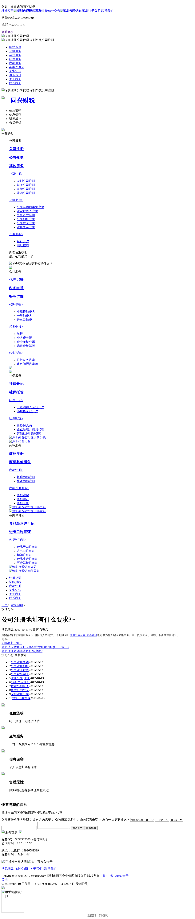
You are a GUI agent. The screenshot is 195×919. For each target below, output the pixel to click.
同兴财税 (91, 635)
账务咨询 (16, 297)
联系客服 (8, 32)
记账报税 (15, 582)
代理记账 (16, 279)
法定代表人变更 (27, 211)
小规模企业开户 (27, 411)
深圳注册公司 (20, 694)
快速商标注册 (26, 481)
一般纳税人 (24, 315)
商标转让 (23, 499)
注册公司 (15, 578)
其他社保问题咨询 (29, 433)
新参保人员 (24, 425)
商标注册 (16, 454)
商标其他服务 (20, 462)
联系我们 (107, 10)
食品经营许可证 (21, 523)
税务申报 (16, 288)
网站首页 (15, 47)
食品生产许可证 (27, 559)
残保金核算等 (26, 345)
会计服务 (15, 55)
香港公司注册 (26, 193)
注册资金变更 (26, 227)
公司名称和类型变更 (30, 207)
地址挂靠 (23, 245)
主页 (5, 605)
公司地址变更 (26, 219)
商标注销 (23, 495)
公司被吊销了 (20, 674)
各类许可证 (16, 67)
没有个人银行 (20, 682)
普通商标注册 (26, 477)
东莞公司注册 (26, 189)
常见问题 (17, 605)
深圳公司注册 (26, 181)
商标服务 (15, 63)
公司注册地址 (20, 666)
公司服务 (15, 51)
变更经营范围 (26, 215)
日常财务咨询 (26, 360)
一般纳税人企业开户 (30, 407)
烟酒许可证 (24, 555)
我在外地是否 (20, 686)
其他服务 (16, 166)
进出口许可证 (20, 532)
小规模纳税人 (26, 311)
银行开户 (23, 241)
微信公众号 (52, 10)
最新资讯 (15, 75)
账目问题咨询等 (27, 364)
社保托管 (16, 392)
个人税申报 (24, 337)
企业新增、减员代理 (30, 429)
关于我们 (15, 79)
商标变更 (23, 503)
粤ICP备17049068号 (115, 875)
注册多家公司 (78, 635)
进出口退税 (24, 319)
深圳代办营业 (21, 698)
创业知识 (15, 71)
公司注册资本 (20, 662)
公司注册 (16, 149)
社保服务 (15, 59)
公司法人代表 (20, 670)
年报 (20, 333)
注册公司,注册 (20, 678)
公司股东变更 (26, 223)
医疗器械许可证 (27, 563)
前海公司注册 (26, 185)
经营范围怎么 (20, 690)
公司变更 (16, 157)
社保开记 (16, 384)
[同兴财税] (97, 100)
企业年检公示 (26, 341)
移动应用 (8, 10)
